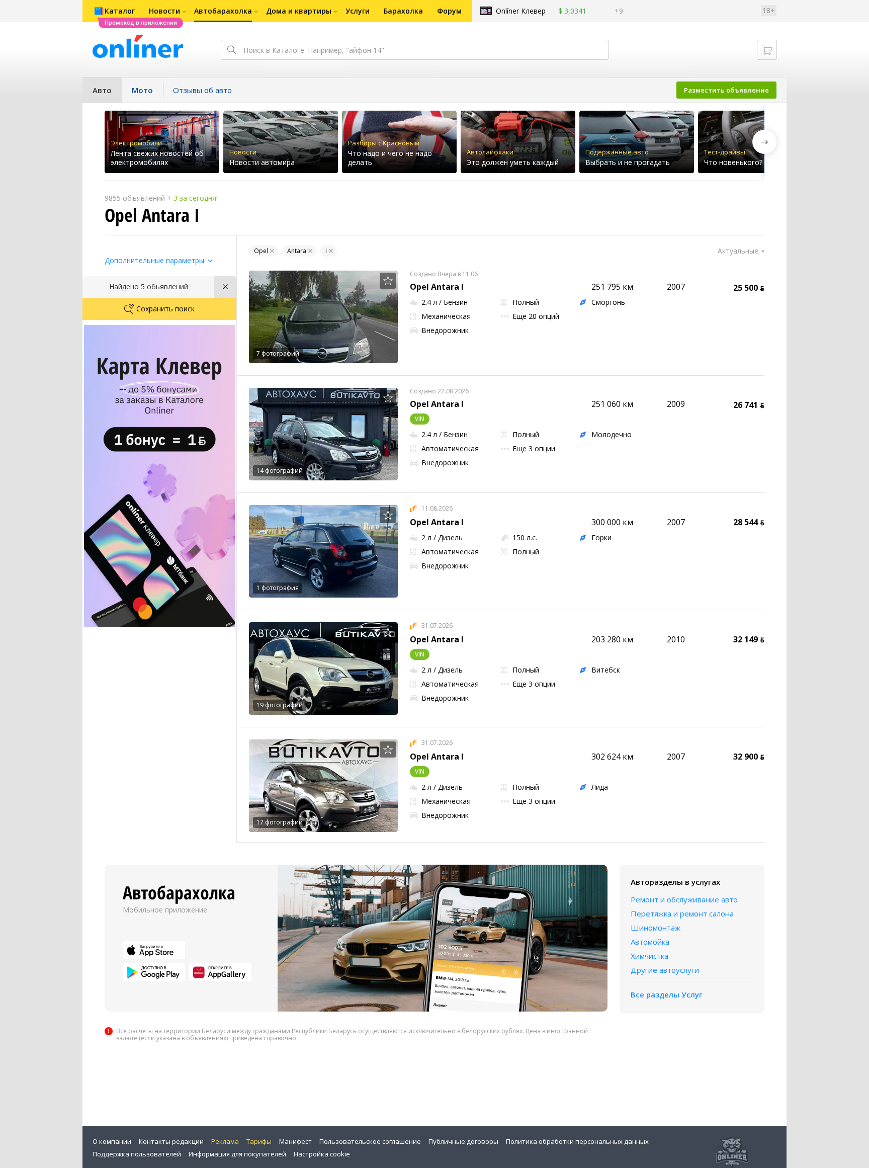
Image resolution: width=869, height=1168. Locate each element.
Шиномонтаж (655, 928)
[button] (764, 142)
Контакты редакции (171, 1141)
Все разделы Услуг (667, 994)
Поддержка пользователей (137, 1153)
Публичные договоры (463, 1141)
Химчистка (649, 956)
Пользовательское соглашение (370, 1141)
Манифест (295, 1141)
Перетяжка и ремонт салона (682, 913)
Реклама (225, 1141)
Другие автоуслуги (665, 970)
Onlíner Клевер (521, 11)
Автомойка (650, 942)
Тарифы (259, 1141)
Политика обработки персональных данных (577, 1141)
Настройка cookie (322, 1153)
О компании (112, 1141)
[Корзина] (767, 50)
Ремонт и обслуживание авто (684, 899)
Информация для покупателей (237, 1153)
